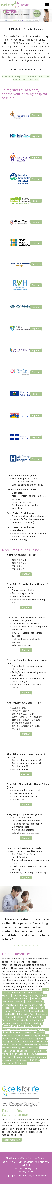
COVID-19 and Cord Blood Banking (21, 1026)
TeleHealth (9, 1014)
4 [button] (26, 945)
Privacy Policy (26, 1172)
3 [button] (22, 945)
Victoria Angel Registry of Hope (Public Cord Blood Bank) (24, 997)
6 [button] (33, 945)
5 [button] (30, 945)
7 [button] (37, 945)
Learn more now (12, 1140)
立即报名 (26, 574)
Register (36, 115)
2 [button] (18, 945)
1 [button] (14, 945)
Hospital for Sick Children (29, 1008)
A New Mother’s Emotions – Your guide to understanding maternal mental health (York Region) (24, 1020)
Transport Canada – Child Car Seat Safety (25, 1011)
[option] (26, 930)
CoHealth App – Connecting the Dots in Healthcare (25, 1015)
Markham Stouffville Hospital (22, 1000)
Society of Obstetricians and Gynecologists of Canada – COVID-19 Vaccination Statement (24, 1060)
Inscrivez (26, 774)
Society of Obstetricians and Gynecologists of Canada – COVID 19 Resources (25, 1031)
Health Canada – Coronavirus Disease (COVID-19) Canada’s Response (23, 1005)
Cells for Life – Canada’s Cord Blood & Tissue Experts (25, 992)
